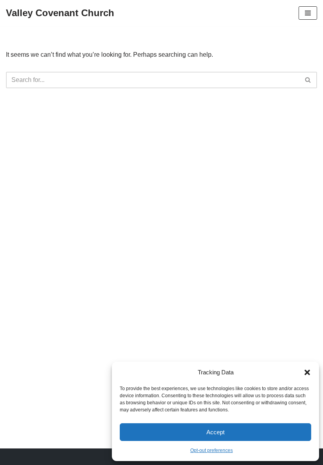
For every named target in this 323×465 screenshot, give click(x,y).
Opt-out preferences (211, 450)
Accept (215, 432)
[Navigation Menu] (308, 13)
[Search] (308, 80)
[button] (307, 372)
